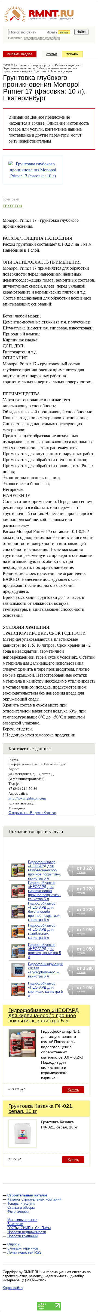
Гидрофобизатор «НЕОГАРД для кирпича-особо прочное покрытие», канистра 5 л (44, 891)
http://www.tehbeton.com (27, 798)
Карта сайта (13, 1288)
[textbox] (40, 32)
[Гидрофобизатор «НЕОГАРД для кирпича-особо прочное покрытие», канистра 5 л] (18, 898)
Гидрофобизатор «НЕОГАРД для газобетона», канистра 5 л (41, 931)
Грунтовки (11, 199)
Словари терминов (22, 1248)
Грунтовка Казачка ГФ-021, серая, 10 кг (41, 1108)
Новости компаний (22, 1236)
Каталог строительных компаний (34, 1199)
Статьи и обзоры (21, 1207)
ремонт (53, 18)
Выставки (15, 1224)
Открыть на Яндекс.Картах (32, 812)
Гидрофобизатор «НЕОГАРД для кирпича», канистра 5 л (45, 989)
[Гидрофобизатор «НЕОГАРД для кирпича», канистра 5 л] (18, 996)
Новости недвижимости (26, 1232)
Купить (73, 1090)
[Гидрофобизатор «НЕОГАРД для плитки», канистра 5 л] (18, 958)
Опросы (13, 1244)
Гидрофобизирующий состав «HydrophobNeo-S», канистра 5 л (45, 970)
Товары (72, 54)
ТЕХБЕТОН (12, 206)
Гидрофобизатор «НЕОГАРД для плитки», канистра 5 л (44, 951)
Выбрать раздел (19, 54)
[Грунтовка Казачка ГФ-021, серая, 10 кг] (22, 1146)
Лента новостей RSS (24, 1252)
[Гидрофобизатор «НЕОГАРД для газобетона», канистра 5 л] (18, 938)
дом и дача (66, 18)
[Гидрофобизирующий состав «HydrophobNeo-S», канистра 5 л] (18, 977)
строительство (37, 18)
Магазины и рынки (22, 1220)
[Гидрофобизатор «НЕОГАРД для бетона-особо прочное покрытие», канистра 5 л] (18, 919)
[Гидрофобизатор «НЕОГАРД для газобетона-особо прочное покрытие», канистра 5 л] (18, 877)
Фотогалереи (18, 1212)
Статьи (51, 54)
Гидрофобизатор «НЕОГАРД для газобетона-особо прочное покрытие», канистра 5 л (44, 870)
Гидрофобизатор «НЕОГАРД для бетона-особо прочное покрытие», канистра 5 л (44, 911)
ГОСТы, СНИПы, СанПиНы (29, 1228)
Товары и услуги (21, 1203)
